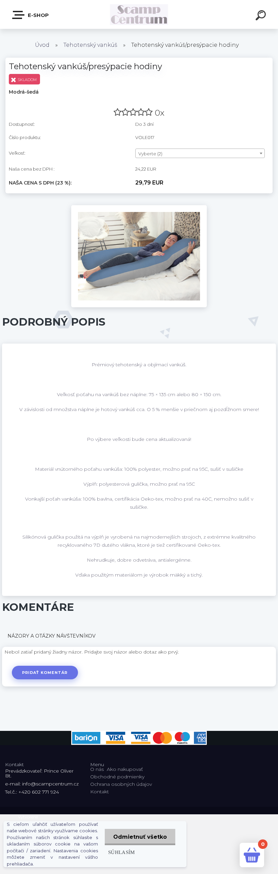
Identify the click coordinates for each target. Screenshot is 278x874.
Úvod (42, 45)
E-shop (37, 15)
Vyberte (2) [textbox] (150, 153)
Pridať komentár (45, 672)
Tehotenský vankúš (90, 45)
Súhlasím (121, 852)
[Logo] (139, 14)
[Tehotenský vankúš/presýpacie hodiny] (139, 208)
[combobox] (200, 153)
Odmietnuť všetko (140, 837)
